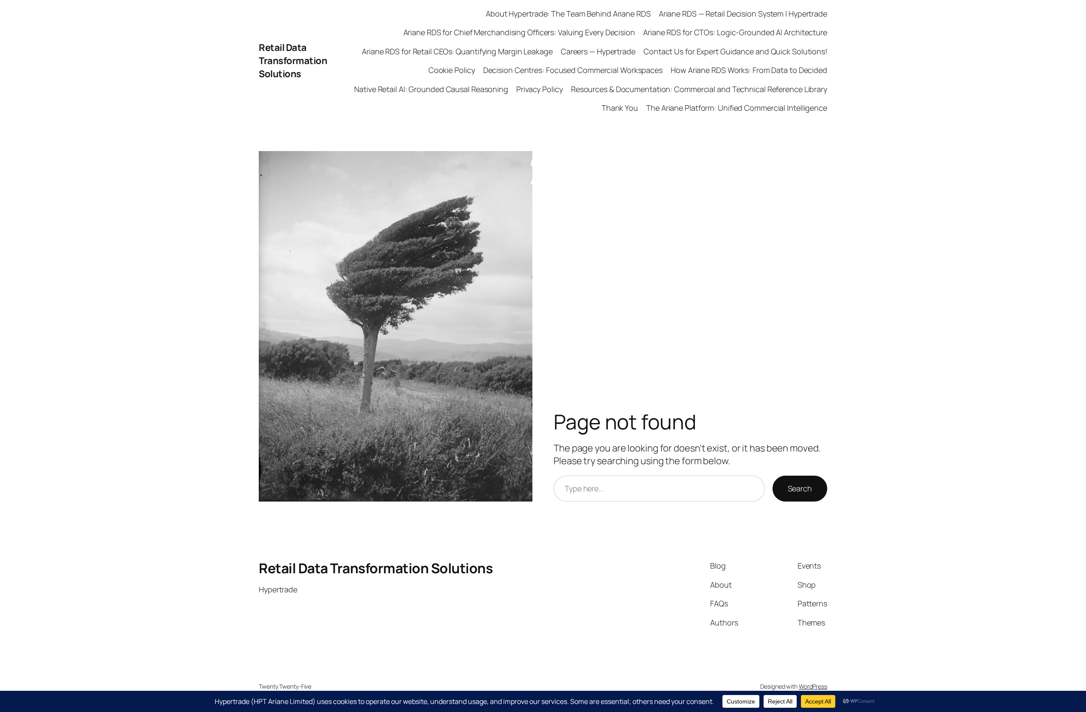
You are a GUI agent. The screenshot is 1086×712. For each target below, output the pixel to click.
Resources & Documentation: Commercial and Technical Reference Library (699, 89)
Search (800, 488)
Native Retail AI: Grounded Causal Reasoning (431, 89)
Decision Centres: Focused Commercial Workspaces (573, 70)
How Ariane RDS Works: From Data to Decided (749, 70)
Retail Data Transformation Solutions (293, 60)
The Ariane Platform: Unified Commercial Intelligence (736, 108)
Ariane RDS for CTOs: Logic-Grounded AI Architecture (735, 32)
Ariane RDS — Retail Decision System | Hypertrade (743, 13)
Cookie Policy (451, 70)
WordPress (813, 686)
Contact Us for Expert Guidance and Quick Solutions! (735, 51)
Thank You (620, 108)
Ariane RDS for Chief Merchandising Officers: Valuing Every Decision (519, 32)
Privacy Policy (539, 89)
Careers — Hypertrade (598, 51)
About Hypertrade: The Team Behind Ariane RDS (568, 13)
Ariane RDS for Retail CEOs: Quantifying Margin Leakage (457, 51)
